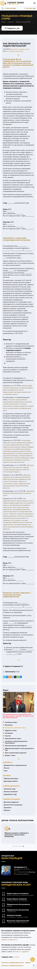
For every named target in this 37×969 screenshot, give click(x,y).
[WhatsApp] (18, 677)
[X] (15, 677)
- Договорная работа (10, 781)
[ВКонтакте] (7, 677)
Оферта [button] (27, 962)
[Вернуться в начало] (12, 3)
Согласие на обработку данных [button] (12, 965)
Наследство (9, 733)
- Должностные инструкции (12, 805)
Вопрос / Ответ (10, 755)
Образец (12, 51)
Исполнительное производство (16, 745)
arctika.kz (16, 957)
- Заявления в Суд (9, 789)
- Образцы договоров (10, 778)
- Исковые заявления (10, 791)
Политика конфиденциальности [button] (12, 962)
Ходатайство (19, 51)
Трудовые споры (11, 730)
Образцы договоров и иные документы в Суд (19, 749)
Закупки (8, 736)
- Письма (6, 768)
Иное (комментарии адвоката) (15, 753)
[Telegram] (12, 677)
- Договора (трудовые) (11, 802)
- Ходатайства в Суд (10, 794)
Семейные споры (11, 722)
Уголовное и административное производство (16, 742)
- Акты (5, 771)
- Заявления (7, 807)
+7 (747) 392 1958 (30, 8)
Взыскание (9, 725)
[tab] (13, 846)
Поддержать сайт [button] (13, 28)
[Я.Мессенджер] (4, 677)
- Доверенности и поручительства (15, 765)
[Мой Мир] (21, 677)
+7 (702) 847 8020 (10, 8)
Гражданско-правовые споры (20, 49)
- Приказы (6, 810)
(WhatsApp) (31, 872)
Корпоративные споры (13, 738)
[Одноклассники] (9, 677)
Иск (7, 51)
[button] (35, 3)
